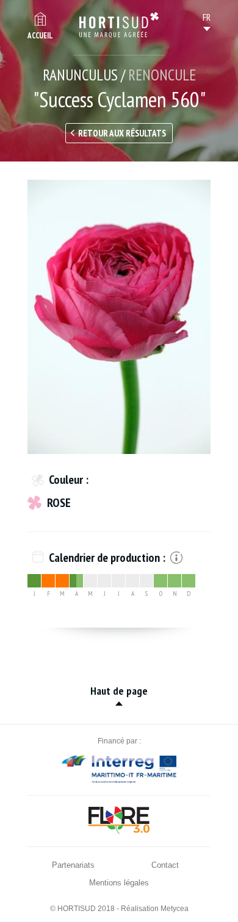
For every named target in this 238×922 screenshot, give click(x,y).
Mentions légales (119, 882)
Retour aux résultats (122, 133)
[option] (119, 317)
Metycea (174, 908)
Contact (165, 865)
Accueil (40, 35)
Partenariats (73, 865)
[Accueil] (119, 25)
